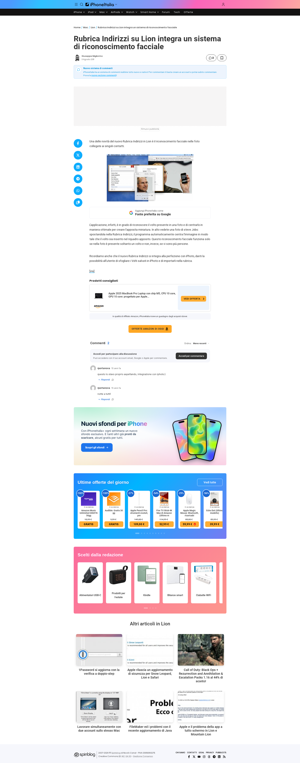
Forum (166, 12)
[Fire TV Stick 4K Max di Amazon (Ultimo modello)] (164, 499)
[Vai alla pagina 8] (158, 533)
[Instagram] (204, 756)
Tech (177, 12)
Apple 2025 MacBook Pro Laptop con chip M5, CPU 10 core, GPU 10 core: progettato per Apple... (142, 295)
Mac (102, 12)
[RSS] (224, 756)
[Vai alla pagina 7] (155, 533)
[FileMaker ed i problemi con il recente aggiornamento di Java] (150, 706)
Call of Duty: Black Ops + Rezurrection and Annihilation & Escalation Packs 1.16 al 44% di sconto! (201, 675)
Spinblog (115, 752)
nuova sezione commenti (103, 75)
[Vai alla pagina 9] (161, 533)
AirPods (115, 12)
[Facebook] (189, 756)
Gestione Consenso (143, 756)
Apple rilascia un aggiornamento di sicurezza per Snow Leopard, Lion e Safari (150, 673)
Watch (130, 12)
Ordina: (187, 343)
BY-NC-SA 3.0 (125, 756)
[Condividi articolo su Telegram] (78, 179)
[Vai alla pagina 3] (144, 533)
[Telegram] (214, 756)
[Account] (223, 4)
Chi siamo (180, 752)
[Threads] (209, 756)
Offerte (188, 12)
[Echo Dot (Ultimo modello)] (214, 499)
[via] (91, 271)
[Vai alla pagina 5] (150, 533)
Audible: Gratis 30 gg (114, 511)
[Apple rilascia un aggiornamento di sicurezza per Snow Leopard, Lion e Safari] (150, 650)
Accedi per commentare (191, 356)
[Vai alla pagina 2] (141, 533)
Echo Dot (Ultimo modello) (214, 511)
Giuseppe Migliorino (92, 56)
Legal (201, 752)
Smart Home (148, 12)
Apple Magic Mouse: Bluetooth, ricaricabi (189, 513)
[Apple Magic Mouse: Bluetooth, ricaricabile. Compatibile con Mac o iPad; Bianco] (189, 499)
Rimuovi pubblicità (150, 129)
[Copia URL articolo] (78, 202)
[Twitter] (194, 756)
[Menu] (76, 4)
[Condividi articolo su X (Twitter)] (78, 155)
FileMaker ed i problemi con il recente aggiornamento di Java (150, 728)
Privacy (210, 752)
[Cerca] (81, 4)
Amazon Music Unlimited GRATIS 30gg (88, 513)
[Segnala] (113, 380)
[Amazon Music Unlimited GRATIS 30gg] (88, 499)
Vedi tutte (210, 482)
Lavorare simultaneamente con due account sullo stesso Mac (99, 728)
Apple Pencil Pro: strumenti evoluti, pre (139, 513)
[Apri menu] (116, 4)
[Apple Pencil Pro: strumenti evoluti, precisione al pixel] (139, 499)
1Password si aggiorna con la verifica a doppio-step (99, 672)
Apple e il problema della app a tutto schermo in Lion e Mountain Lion (200, 730)
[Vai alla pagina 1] (137, 533)
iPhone (78, 12)
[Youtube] (199, 756)
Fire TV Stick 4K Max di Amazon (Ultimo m (164, 513)
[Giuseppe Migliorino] (77, 58)
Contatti (192, 752)
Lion (93, 27)
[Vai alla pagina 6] (153, 533)
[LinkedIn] (219, 756)
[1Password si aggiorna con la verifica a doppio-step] (99, 650)
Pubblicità (221, 752)
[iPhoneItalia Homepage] (100, 4)
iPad (91, 12)
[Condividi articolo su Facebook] (78, 143)
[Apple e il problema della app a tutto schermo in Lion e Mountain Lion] (201, 706)
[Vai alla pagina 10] (164, 533)
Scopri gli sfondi (94, 447)
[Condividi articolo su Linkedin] (78, 167)
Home (77, 27)
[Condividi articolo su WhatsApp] (78, 190)
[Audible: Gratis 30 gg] (113, 499)
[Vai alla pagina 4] (147, 533)
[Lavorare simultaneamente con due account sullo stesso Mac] (99, 706)
